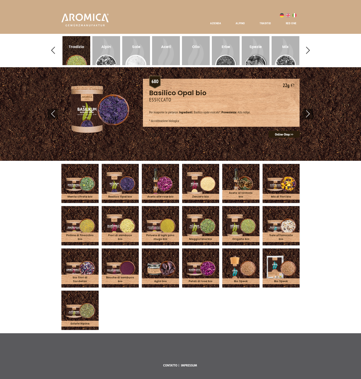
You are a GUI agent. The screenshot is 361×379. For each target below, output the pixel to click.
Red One (291, 23)
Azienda (215, 23)
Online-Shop (282, 134)
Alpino (240, 23)
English (288, 15)
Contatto (170, 365)
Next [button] (308, 50)
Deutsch (282, 15)
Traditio (265, 23)
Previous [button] (53, 50)
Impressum (189, 365)
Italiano (294, 15)
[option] (76, 50)
